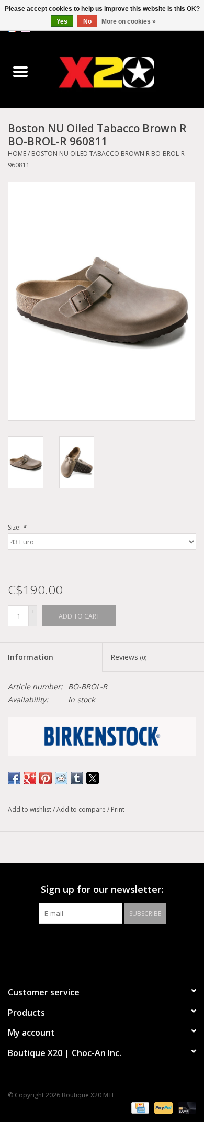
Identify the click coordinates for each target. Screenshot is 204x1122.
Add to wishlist (30, 809)
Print (117, 809)
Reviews (128, 657)
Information (30, 657)
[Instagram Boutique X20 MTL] (111, 945)
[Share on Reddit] (61, 778)
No (87, 21)
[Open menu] (20, 71)
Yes (61, 21)
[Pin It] (45, 778)
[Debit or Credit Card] (185, 1107)
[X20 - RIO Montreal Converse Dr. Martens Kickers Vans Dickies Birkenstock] (122, 72)
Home (17, 153)
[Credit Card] (139, 1107)
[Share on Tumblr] (77, 778)
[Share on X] (92, 778)
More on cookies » (128, 21)
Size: (17, 527)
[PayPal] (162, 1107)
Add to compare (81, 809)
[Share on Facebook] (14, 778)
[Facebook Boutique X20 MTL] (92, 945)
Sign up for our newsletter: (102, 889)
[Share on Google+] (30, 778)
